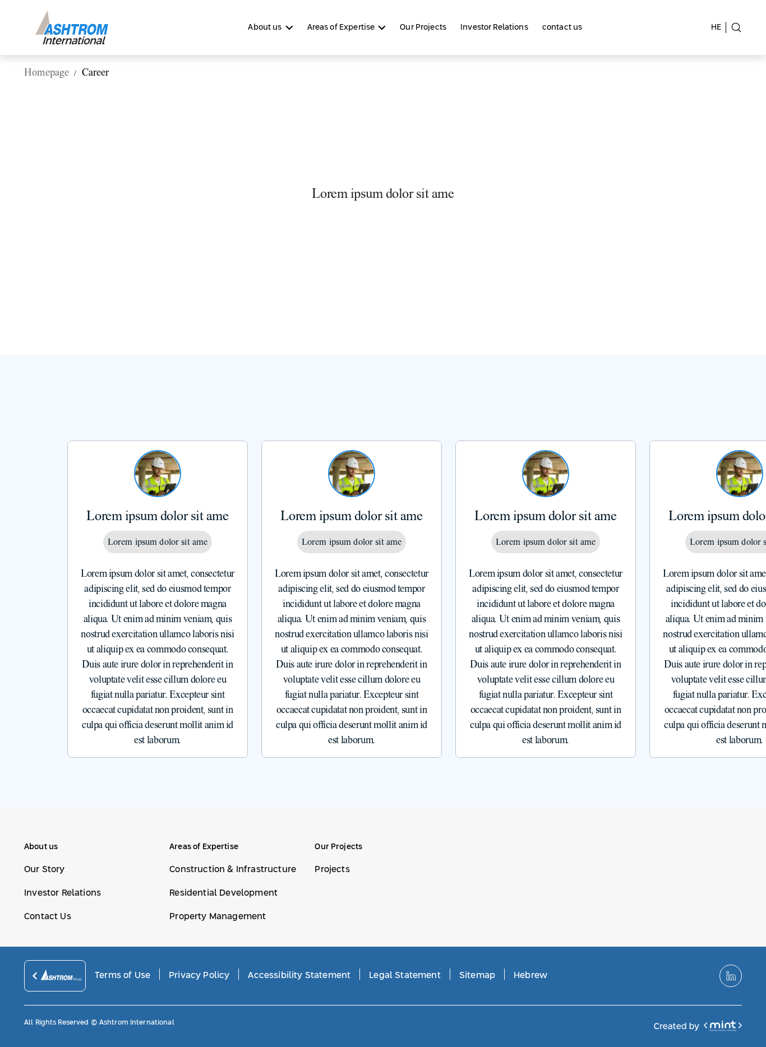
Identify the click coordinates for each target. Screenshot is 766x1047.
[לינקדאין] (730, 976)
